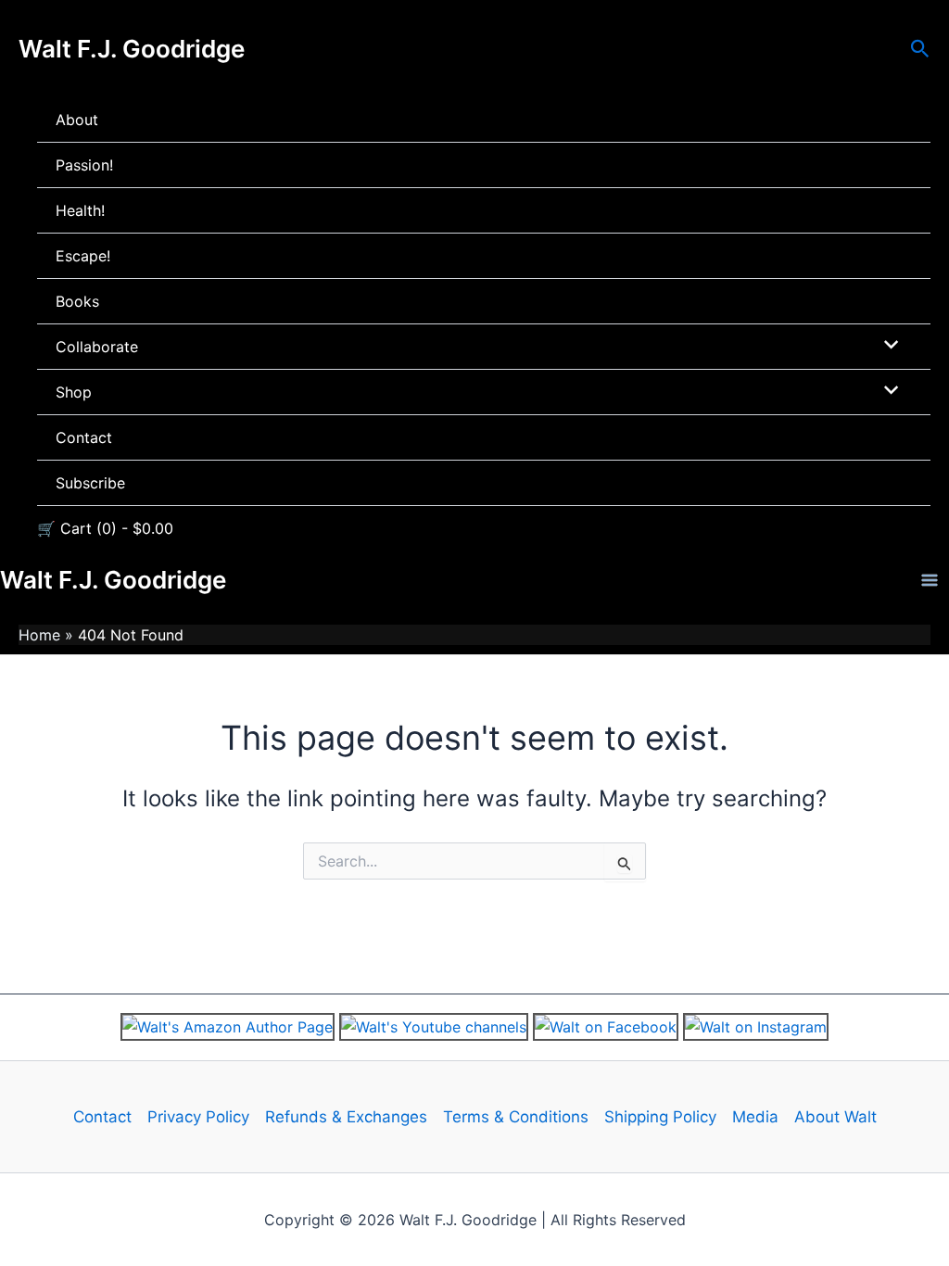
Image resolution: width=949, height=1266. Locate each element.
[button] (920, 49)
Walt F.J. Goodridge (132, 48)
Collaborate (97, 346)
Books (77, 301)
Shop (74, 392)
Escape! (83, 256)
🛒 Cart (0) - (105, 528)
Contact (84, 437)
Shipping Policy (660, 1117)
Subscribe (90, 483)
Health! (80, 210)
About (77, 119)
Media (755, 1117)
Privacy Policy (198, 1117)
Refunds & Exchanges (346, 1117)
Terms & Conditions (515, 1117)
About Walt (835, 1117)
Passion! (84, 165)
